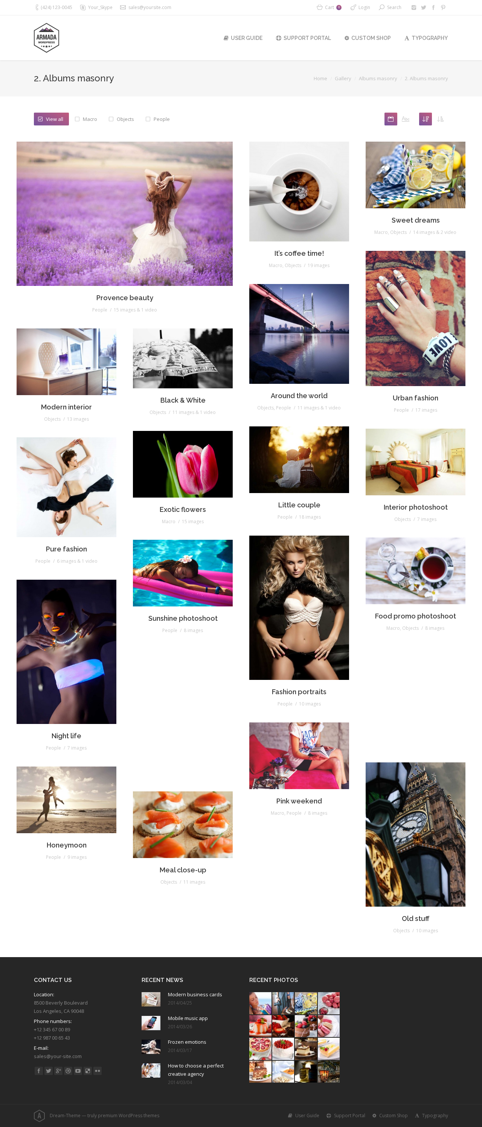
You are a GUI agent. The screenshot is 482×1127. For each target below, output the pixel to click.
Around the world (299, 396)
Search (394, 7)
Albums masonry (378, 78)
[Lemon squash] (306, 1003)
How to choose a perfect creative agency (196, 1069)
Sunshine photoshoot (183, 618)
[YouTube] (78, 1071)
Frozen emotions (187, 1041)
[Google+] (58, 1071)
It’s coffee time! (299, 253)
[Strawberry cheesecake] (260, 1049)
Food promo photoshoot (415, 616)
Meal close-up (183, 870)
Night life (66, 736)
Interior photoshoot (416, 507)
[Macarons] (329, 1003)
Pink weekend (299, 801)
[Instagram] (414, 7)
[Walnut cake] (306, 1049)
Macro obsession (416, 732)
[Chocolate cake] (283, 1026)
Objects (125, 119)
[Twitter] (423, 7)
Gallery (343, 78)
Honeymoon (67, 845)
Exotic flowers (183, 509)
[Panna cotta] (260, 1026)
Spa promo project (183, 761)
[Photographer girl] (283, 1003)
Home (320, 78)
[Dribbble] (68, 1071)
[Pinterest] (443, 7)
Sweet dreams (416, 220)
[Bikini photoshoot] (260, 1003)
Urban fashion (415, 398)
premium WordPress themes (128, 1115)
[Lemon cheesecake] (329, 1049)
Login (364, 7)
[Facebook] (433, 7)
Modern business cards (195, 994)
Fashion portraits (299, 692)
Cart (332, 7)
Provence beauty (124, 298)
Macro (90, 119)
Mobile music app (188, 1018)
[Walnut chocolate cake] (260, 1072)
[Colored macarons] (329, 1026)
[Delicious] (88, 1071)
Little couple (299, 505)
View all (54, 119)
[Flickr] (97, 1071)
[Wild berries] (306, 1026)
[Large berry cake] (283, 1049)
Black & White (183, 400)
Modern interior (66, 407)
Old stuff (415, 918)
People (162, 119)
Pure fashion (66, 549)
